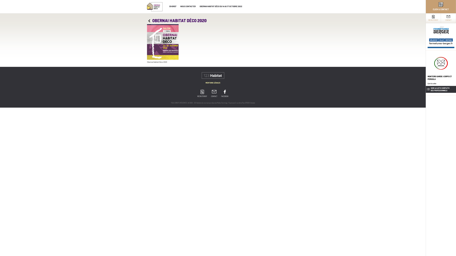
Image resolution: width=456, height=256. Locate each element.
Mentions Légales (213, 83)
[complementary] (441, 128)
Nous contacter (188, 6)
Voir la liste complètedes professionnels (440, 89)
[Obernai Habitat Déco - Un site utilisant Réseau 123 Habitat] (154, 6)
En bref (172, 6)
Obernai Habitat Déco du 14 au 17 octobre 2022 (221, 6)
